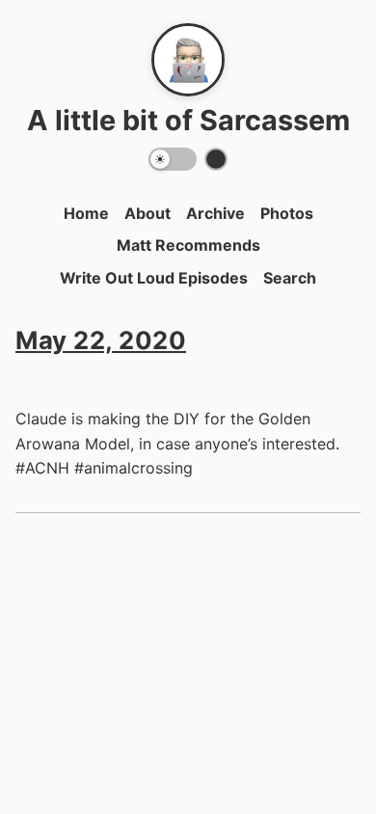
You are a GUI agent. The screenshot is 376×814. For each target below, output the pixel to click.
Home (86, 213)
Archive (215, 213)
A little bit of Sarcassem (188, 120)
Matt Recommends (188, 245)
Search (289, 277)
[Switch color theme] (216, 159)
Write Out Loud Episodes (154, 277)
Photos (286, 213)
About (147, 213)
